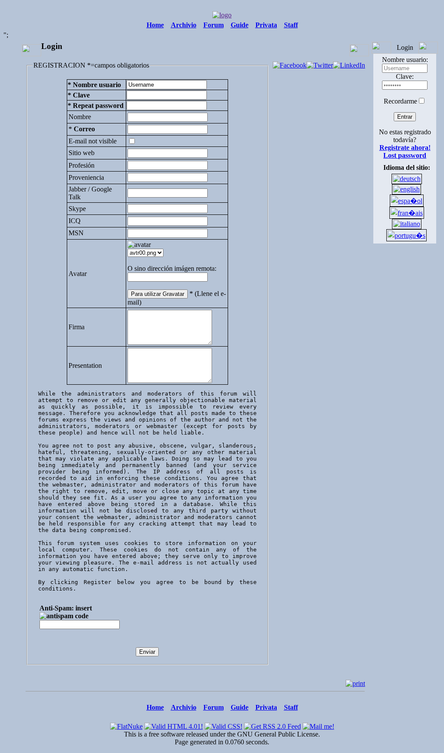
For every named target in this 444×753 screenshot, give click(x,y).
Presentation (85, 365)
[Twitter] (320, 65)
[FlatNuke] (126, 724)
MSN (76, 233)
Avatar (78, 273)
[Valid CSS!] (223, 724)
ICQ (75, 220)
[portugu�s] (406, 235)
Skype (77, 208)
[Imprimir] (355, 683)
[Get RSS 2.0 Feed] (272, 724)
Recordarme (400, 101)
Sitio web (82, 152)
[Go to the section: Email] (318, 724)
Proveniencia (86, 177)
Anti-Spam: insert (65, 608)
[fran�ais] (406, 213)
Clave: (405, 76)
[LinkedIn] (349, 65)
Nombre (80, 116)
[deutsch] (407, 178)
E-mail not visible (93, 141)
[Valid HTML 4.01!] (173, 724)
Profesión (82, 165)
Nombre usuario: (405, 59)
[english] (406, 189)
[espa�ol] (407, 200)
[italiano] (406, 223)
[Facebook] (290, 65)
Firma (77, 327)
